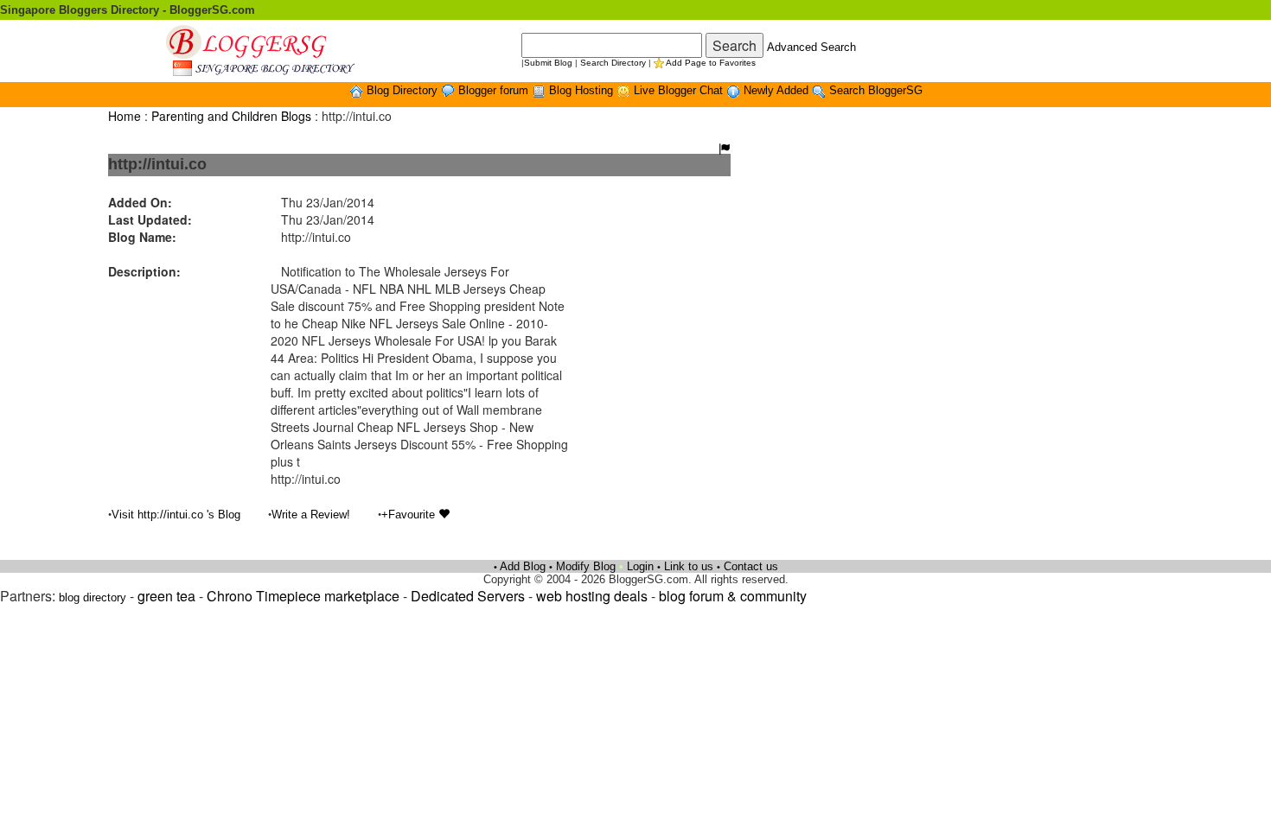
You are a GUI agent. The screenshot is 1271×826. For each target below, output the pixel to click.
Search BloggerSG (876, 90)
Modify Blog (586, 566)
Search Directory (613, 62)
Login (640, 566)
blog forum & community (733, 596)
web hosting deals (592, 596)
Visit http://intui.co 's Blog (176, 514)
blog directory (92, 597)
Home (124, 115)
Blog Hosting (582, 90)
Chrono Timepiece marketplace (303, 596)
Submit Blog (548, 62)
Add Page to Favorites (711, 62)
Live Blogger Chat (680, 90)
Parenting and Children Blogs (231, 115)
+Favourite (409, 514)
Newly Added (778, 90)
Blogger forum (495, 90)
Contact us (751, 566)
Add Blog (523, 566)
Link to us (688, 566)
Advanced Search (811, 47)
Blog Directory (404, 90)
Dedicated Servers (468, 596)
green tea (166, 596)
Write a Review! (310, 514)
